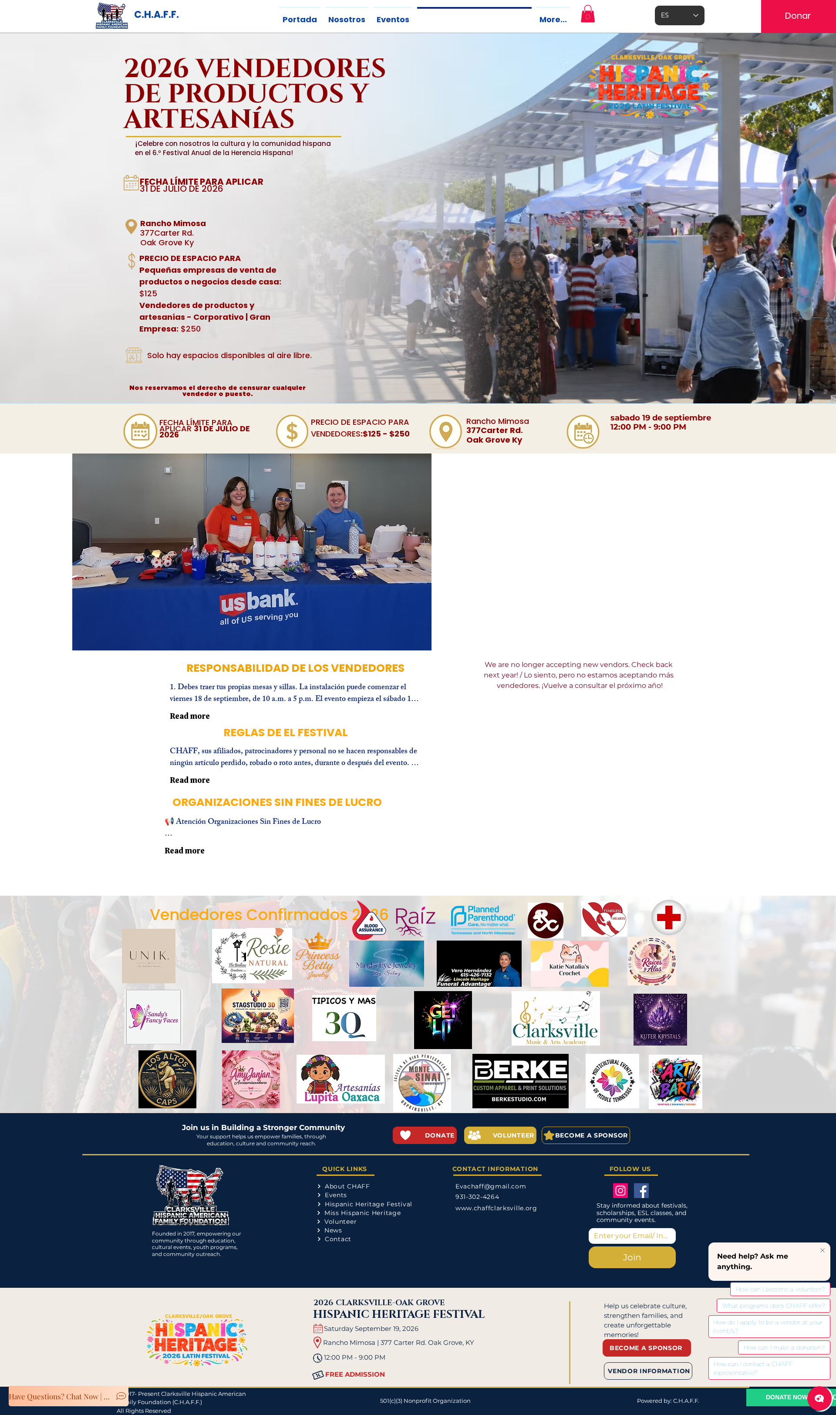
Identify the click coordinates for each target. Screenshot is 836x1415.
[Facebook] (641, 1190)
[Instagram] (620, 1190)
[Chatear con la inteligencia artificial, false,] (819, 1398)
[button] (587, 14)
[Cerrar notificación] (822, 1251)
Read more (190, 716)
